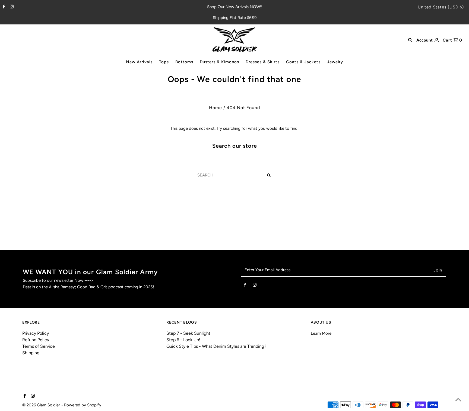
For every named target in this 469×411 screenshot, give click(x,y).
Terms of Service (38, 346)
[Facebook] (3, 7)
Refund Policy (35, 339)
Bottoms (184, 61)
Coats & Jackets (303, 61)
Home (215, 107)
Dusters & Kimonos (219, 61)
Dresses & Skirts (263, 61)
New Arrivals (139, 61)
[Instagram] (11, 7)
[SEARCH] (410, 39)
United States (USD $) (441, 7)
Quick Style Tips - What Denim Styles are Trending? (216, 346)
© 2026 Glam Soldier (41, 405)
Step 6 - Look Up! (183, 339)
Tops (164, 61)
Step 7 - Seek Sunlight (188, 333)
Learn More (321, 333)
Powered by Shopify (82, 405)
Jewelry (335, 61)
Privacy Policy (35, 333)
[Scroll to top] (458, 400)
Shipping (30, 352)
